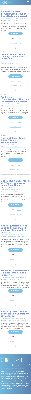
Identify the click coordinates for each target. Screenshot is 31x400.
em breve (3, 267)
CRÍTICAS (3, 51)
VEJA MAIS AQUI (15, 33)
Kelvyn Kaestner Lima (10, 18)
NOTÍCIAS (3, 135)
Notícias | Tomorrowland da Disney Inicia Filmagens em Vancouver (15, 314)
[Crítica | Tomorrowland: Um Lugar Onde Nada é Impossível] (10, 63)
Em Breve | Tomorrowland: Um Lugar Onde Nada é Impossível (15, 273)
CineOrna (8, 103)
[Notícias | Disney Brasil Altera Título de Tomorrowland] (13, 146)
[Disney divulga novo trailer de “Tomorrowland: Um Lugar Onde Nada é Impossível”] (13, 191)
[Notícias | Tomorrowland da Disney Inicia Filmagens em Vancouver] (13, 320)
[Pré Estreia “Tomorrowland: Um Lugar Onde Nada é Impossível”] (11, 105)
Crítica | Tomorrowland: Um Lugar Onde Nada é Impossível (13, 56)
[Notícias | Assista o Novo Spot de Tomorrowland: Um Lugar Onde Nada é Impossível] (13, 236)
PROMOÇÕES (4, 94)
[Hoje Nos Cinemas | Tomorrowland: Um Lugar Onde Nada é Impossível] (9, 20)
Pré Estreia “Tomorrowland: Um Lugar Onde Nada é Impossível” (15, 99)
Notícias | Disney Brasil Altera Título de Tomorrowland (13, 140)
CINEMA (3, 8)
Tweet (19, 38)
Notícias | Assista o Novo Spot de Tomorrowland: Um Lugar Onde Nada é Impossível (14, 229)
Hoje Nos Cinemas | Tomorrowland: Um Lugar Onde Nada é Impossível (15, 14)
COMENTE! (15, 43)
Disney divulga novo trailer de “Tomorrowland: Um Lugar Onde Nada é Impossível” (15, 184)
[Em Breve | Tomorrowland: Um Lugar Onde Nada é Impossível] (11, 279)
